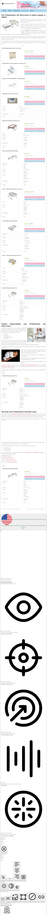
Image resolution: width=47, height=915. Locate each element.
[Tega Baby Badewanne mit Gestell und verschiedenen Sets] (12, 70)
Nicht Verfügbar (34, 58)
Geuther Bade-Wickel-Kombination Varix (29, 365)
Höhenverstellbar (16, 10)
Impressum (29, 509)
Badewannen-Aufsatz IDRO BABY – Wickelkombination (13, 78)
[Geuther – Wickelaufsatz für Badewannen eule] (12, 262)
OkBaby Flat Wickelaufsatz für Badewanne (11, 120)
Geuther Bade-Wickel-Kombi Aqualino (10, 151)
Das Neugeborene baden (12, 461)
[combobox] (23, 522)
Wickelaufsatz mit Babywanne (7, 457)
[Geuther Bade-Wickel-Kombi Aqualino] (12, 158)
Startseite (4, 10)
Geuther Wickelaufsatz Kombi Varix (9, 288)
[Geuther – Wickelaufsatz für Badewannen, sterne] (12, 196)
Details (35, 56)
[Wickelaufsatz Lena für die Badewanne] (12, 100)
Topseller (10, 10)
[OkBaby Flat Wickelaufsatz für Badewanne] (12, 127)
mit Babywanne (25, 10)
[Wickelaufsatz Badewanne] (8, 3)
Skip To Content (4, 903)
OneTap (8, 580)
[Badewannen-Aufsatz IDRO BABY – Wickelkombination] (12, 85)
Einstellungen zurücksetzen (6, 905)
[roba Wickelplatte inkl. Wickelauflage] (12, 228)
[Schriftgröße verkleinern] (2, 844)
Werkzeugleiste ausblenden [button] (6, 582)
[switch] (6, 634)
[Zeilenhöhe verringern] (2, 860)
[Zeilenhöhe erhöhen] (2, 856)
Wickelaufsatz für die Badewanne (32, 452)
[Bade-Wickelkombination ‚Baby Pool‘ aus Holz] (12, 55)
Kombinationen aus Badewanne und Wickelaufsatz (21, 414)
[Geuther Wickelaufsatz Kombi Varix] (12, 295)
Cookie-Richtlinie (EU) (41, 509)
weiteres (31, 10)
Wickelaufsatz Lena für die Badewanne (10, 93)
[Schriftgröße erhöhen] (2, 840)
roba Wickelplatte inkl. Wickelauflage (9, 221)
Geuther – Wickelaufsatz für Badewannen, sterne (12, 189)
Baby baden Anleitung (11, 459)
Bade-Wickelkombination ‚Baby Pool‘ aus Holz (11, 48)
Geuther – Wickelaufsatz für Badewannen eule (11, 255)
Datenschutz (34, 509)
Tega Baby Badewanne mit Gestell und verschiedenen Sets (14, 63)
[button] (1, 531)
